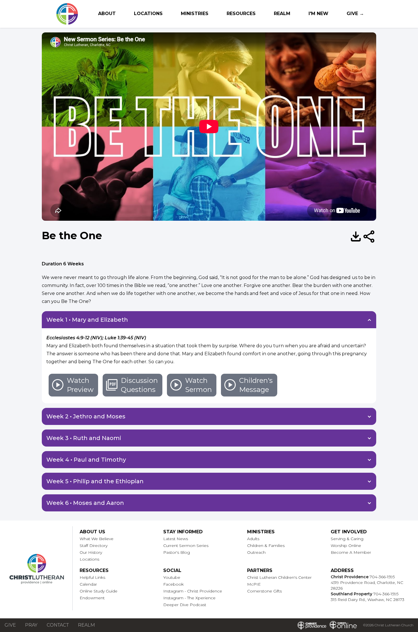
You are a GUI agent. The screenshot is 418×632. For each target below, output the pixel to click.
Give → (355, 13)
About (107, 13)
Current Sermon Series (185, 545)
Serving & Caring (347, 538)
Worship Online (346, 545)
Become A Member (351, 552)
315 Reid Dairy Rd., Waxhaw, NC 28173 (367, 599)
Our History (91, 552)
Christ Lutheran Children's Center (279, 577)
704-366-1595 (382, 576)
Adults (253, 538)
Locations (148, 13)
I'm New (318, 13)
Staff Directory (93, 545)
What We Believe (96, 538)
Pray (31, 625)
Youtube (171, 577)
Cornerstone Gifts (264, 591)
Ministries (194, 13)
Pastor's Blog (176, 552)
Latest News (175, 538)
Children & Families (266, 545)
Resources (241, 13)
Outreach (256, 552)
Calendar (88, 584)
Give (10, 625)
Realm (282, 13)
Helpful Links (92, 577)
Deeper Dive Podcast (184, 604)
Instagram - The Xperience (189, 597)
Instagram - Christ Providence (192, 591)
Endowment (92, 597)
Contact (58, 625)
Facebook (173, 584)
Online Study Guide (98, 591)
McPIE (254, 584)
